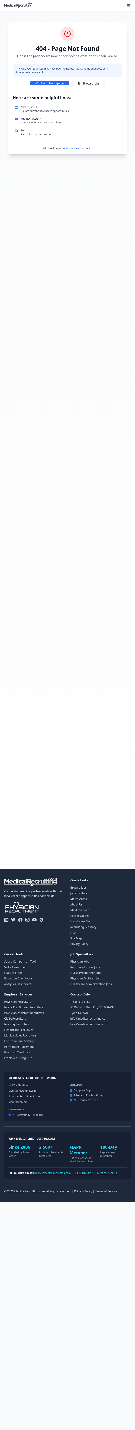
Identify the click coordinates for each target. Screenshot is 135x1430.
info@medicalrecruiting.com (89, 1018)
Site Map (76, 938)
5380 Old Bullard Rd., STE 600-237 (92, 1007)
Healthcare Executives (18, 1030)
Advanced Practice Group (89, 1095)
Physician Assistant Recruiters (24, 1013)
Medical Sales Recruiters (20, 1035)
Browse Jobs (91, 83)
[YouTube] (34, 920)
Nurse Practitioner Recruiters (23, 1007)
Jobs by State (78, 893)
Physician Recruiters (17, 1002)
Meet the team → (107, 1173)
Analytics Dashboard (18, 984)
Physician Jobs (79, 961)
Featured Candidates (18, 1052)
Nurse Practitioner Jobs (85, 973)
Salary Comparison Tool (20, 961)
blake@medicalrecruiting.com (53, 1173)
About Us (76, 904)
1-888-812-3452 (80, 1002)
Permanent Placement (19, 1047)
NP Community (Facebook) (28, 1114)
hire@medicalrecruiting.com (89, 1024)
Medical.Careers (17, 1102)
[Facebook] (20, 920)
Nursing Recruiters (16, 1024)
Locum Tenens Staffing (19, 1041)
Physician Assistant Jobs (86, 978)
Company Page (82, 1090)
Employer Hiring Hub (18, 1058)
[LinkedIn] (6, 920)
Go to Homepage (52, 83)
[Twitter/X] (13, 920)
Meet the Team (80, 910)
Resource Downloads (18, 978)
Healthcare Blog (81, 921)
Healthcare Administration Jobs (91, 984)
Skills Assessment (16, 967)
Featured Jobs (13, 973)
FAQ (73, 933)
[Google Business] (41, 920)
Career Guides (79, 916)
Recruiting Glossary (83, 927)
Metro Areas (78, 899)
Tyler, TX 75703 (79, 1013)
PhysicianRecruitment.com (24, 1096)
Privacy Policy (79, 944)
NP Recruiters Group (86, 1100)
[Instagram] (27, 920)
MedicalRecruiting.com (22, 1090)
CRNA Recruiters (15, 1018)
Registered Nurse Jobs (85, 967)
